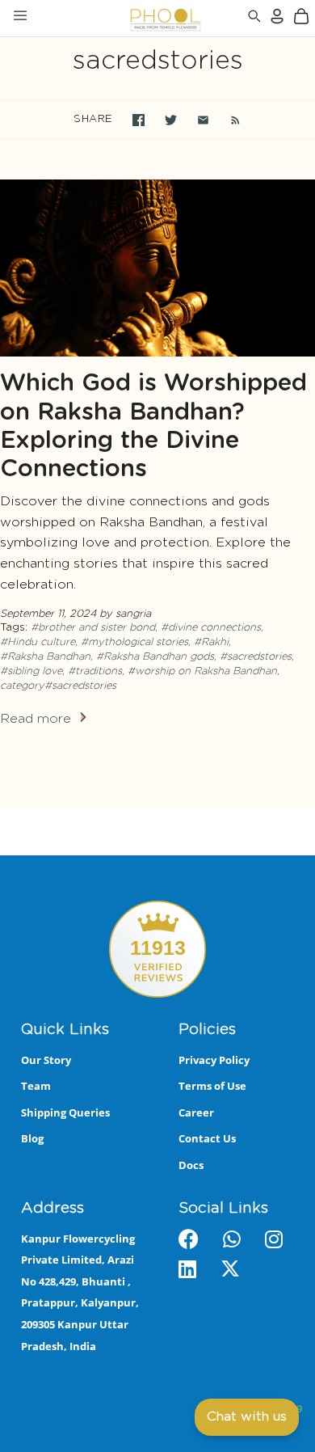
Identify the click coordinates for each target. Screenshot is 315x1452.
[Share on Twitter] (171, 120)
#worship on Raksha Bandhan (202, 671)
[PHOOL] (123, 18)
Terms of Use (212, 1085)
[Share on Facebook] (138, 120)
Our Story (46, 1060)
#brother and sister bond (93, 628)
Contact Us (207, 1138)
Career (196, 1112)
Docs (191, 1165)
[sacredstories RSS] (227, 119)
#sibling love (31, 671)
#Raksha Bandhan (45, 657)
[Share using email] (203, 120)
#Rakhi (211, 642)
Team (36, 1085)
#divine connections (211, 628)
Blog (32, 1138)
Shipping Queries (65, 1112)
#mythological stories (134, 642)
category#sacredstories (58, 686)
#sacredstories (256, 657)
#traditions (95, 671)
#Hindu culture (37, 642)
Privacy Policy (214, 1060)
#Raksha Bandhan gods (155, 657)
